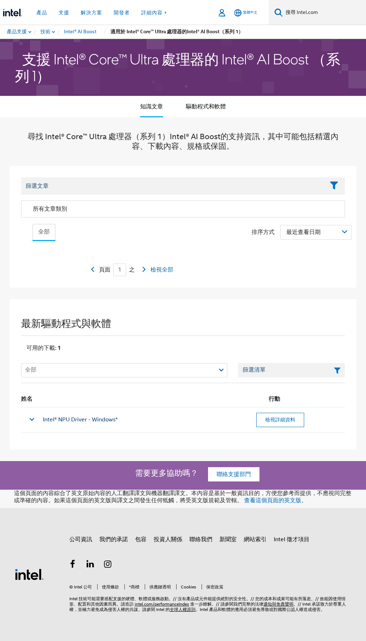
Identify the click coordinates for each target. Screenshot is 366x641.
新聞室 (228, 539)
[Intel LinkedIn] (90, 565)
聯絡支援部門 (234, 474)
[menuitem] (46, 31)
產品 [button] (41, 12)
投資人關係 (168, 539)
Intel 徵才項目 (292, 539)
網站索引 (255, 539)
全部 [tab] (44, 231)
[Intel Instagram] (108, 565)
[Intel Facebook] (72, 565)
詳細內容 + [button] (154, 12)
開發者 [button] (122, 12)
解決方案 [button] (91, 12)
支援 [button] (64, 12)
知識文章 (151, 106)
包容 (141, 539)
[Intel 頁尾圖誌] (29, 574)
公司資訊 (80, 539)
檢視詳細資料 (280, 419)
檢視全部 (161, 269)
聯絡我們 (200, 539)
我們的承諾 (113, 539)
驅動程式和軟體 (206, 106)
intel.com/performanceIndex (162, 604)
